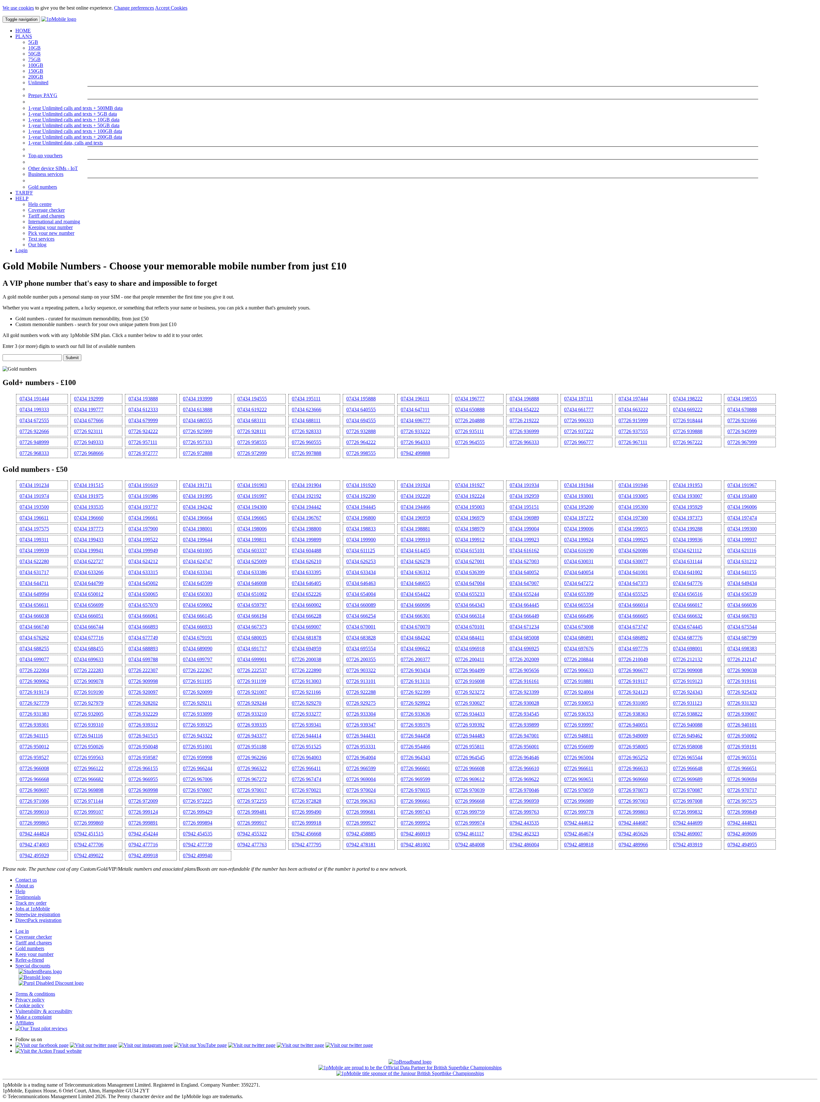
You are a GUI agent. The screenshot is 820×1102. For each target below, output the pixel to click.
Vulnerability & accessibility (43, 1011)
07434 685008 (524, 637)
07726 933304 (361, 714)
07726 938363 (633, 714)
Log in (22, 931)
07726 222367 (197, 670)
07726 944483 (470, 735)
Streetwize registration (37, 914)
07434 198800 (306, 528)
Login (21, 250)
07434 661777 (579, 409)
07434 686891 (579, 637)
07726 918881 (579, 681)
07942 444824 (34, 833)
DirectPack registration (38, 920)
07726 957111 (142, 442)
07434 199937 (742, 539)
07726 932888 (361, 431)
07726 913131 (415, 681)
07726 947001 (524, 735)
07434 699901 (252, 659)
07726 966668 (34, 779)
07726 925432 (742, 692)
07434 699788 (143, 659)
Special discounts (32, 965)
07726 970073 (633, 790)
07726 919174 (34, 692)
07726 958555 (252, 442)
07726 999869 (88, 823)
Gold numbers (42, 187)
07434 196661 (143, 518)
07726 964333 (415, 442)
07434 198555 (742, 398)
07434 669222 (687, 409)
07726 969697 (34, 790)
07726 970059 (579, 790)
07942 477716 (143, 844)
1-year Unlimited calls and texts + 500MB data (75, 108)
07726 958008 (687, 746)
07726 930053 (579, 703)
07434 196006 (742, 507)
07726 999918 (306, 823)
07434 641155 (742, 572)
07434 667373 (252, 626)
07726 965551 (742, 757)
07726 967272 (252, 779)
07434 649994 (34, 594)
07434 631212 (742, 561)
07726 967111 (633, 442)
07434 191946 (633, 485)
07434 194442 (306, 507)
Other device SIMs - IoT (53, 168)
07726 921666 (742, 420)
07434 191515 (88, 485)
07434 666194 (252, 616)
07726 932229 (143, 714)
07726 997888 (306, 453)
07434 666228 (306, 616)
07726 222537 (252, 670)
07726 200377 (415, 659)
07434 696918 (470, 648)
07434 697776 (633, 648)
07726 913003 (306, 681)
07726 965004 (579, 757)
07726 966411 (306, 768)
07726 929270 (306, 703)
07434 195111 (306, 398)
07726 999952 (415, 823)
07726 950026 (88, 746)
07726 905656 (524, 670)
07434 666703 (742, 616)
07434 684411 (469, 637)
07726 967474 (306, 779)
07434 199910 (415, 539)
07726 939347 (361, 725)
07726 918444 (687, 420)
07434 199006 (579, 528)
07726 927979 (88, 703)
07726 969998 (143, 790)
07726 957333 (197, 442)
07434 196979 (470, 518)
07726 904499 (470, 670)
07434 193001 (579, 496)
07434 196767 (306, 518)
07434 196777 (470, 398)
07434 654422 (415, 594)
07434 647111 (415, 409)
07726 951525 (306, 746)
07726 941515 (143, 735)
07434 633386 (252, 572)
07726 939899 (524, 725)
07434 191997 (252, 496)
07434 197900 (143, 528)
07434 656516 (687, 594)
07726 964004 (361, 757)
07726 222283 (88, 670)
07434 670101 (470, 626)
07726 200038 (306, 659)
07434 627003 (524, 561)
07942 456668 (306, 833)
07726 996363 (361, 801)
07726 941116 (88, 735)
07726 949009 (633, 735)
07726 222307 (143, 670)
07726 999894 (197, 823)
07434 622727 (88, 561)
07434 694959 (306, 648)
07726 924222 (143, 431)
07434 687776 (687, 637)
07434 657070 (143, 605)
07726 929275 (361, 703)
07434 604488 (306, 550)
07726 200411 (469, 659)
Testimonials (28, 897)
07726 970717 (742, 790)
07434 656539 (742, 594)
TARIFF (24, 192)
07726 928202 (143, 703)
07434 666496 (579, 616)
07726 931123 (687, 703)
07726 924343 (687, 692)
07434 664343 (470, 605)
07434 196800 (361, 518)
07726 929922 (415, 703)
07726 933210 (252, 714)
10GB (34, 48)
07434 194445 (361, 507)
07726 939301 (34, 725)
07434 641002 (687, 572)
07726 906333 (579, 420)
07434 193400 (742, 496)
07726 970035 (415, 790)
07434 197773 (88, 528)
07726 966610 (524, 768)
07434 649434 (742, 583)
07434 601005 (197, 550)
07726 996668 (470, 801)
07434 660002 (306, 605)
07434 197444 (633, 398)
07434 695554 (361, 648)
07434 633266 (88, 572)
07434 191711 (197, 485)
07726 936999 (524, 431)
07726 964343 (415, 757)
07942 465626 (633, 833)
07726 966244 (197, 768)
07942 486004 (524, 844)
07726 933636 (415, 714)
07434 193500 (34, 507)
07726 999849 (742, 812)
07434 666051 (88, 616)
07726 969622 (524, 779)
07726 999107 (88, 812)
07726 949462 (687, 735)
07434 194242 (197, 507)
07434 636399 (470, 572)
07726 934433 (470, 714)
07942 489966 (633, 844)
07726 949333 (88, 442)
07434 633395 (306, 572)
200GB (35, 76)
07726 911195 (197, 681)
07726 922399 (415, 692)
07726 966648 (687, 768)
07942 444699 (687, 823)
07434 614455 (415, 550)
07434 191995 (197, 496)
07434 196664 (197, 518)
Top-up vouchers (45, 155)
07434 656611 (34, 605)
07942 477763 (252, 844)
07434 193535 (88, 507)
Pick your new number (51, 233)
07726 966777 (579, 442)
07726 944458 (415, 735)
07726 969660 (633, 779)
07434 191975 (88, 496)
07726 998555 (361, 453)
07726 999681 (361, 812)
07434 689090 (197, 648)
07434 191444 (34, 398)
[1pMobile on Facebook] (42, 1045)
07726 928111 (251, 431)
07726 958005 (633, 746)
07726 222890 (306, 670)
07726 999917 (252, 823)
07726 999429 (197, 812)
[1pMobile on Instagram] (146, 1045)
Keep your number (34, 954)
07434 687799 (742, 637)
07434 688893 (143, 648)
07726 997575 (742, 801)
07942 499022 (88, 855)
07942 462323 (524, 833)
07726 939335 (252, 725)
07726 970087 (687, 790)
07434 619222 (252, 409)
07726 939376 (415, 725)
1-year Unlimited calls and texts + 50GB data (73, 125)
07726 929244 (252, 703)
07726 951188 (251, 746)
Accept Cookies (171, 8)
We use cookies (18, 8)
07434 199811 (251, 539)
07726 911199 (251, 681)
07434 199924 (579, 539)
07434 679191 (197, 637)
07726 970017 (252, 790)
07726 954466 (415, 746)
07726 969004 (361, 779)
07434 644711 (34, 583)
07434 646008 (252, 583)
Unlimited (38, 82)
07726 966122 (88, 768)
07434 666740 (34, 626)
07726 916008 (470, 681)
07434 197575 (34, 528)
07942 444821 (742, 823)
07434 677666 (88, 420)
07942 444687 (633, 823)
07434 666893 (143, 626)
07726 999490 (306, 812)
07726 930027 (470, 703)
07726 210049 (633, 659)
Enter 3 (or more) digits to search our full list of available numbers (69, 346)
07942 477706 (88, 844)
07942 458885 (361, 833)
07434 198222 (687, 398)
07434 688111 (306, 420)
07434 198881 (415, 528)
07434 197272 (579, 518)
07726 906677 (633, 670)
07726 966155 (143, 768)
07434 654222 (524, 409)
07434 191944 (579, 485)
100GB (35, 65)
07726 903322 (361, 670)
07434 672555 (34, 420)
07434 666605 (633, 616)
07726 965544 (687, 757)
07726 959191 (742, 746)
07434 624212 (143, 561)
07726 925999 (197, 431)
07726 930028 (524, 703)
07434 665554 (579, 605)
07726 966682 (88, 779)
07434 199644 (197, 539)
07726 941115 (34, 735)
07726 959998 (197, 757)
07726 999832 (687, 812)
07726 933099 (197, 714)
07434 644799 (88, 583)
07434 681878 (306, 637)
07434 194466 (415, 507)
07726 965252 (633, 757)
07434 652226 (306, 594)
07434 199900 (361, 539)
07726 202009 (524, 659)
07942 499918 (143, 855)
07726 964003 (306, 757)
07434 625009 (252, 561)
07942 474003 (34, 844)
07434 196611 (34, 518)
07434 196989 (524, 518)
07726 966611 (578, 768)
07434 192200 (361, 496)
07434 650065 (143, 594)
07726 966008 (34, 768)
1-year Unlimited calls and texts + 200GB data (75, 137)
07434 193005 (633, 496)
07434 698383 (742, 648)
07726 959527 (34, 757)
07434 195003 (470, 507)
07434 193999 (197, 398)
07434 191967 (742, 485)
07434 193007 (687, 496)
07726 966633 (633, 768)
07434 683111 (251, 420)
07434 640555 (361, 409)
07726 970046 (524, 790)
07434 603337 (252, 550)
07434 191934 (524, 485)
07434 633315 (143, 572)
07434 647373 (633, 583)
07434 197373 (687, 518)
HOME (23, 30)
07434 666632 (687, 616)
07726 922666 (34, 431)
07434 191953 (687, 485)
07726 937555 (633, 431)
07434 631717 (34, 572)
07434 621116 (741, 550)
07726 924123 (633, 692)
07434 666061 (143, 616)
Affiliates (24, 1022)
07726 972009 (143, 801)
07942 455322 (252, 833)
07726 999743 (415, 812)
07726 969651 (579, 779)
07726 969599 (415, 779)
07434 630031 (579, 561)
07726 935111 (469, 431)
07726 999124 (143, 812)
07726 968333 (34, 453)
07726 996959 (524, 801)
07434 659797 (252, 605)
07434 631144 (687, 561)
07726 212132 (687, 659)
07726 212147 (742, 659)
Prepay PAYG (42, 95)
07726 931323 (742, 703)
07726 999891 (143, 823)
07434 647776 (687, 583)
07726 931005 (633, 703)
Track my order (30, 903)
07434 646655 (415, 583)
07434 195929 (687, 507)
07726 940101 (742, 725)
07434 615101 (470, 550)
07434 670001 (361, 626)
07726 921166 (306, 692)
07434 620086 (633, 550)
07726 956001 (524, 746)
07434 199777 (88, 409)
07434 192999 (88, 398)
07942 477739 (197, 844)
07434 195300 (633, 507)
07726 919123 (687, 681)
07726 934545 (524, 714)
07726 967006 (197, 779)
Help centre (40, 204)
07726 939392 (470, 725)
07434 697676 (579, 648)
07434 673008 (579, 626)
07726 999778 (579, 812)
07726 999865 (34, 823)
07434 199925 (633, 539)
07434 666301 (415, 616)
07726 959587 (143, 757)
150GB (35, 71)
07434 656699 (88, 605)
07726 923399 (524, 692)
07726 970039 (470, 790)
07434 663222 (633, 409)
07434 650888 (470, 409)
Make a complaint (33, 1017)
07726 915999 (633, 420)
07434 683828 (361, 637)
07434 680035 (252, 637)
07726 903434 (415, 670)
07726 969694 (742, 779)
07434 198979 (470, 528)
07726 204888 (470, 420)
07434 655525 (633, 594)
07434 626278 (415, 561)
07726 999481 (252, 812)
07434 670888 (742, 409)
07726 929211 (197, 703)
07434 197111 (578, 398)
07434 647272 (579, 583)
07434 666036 (742, 605)
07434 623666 (306, 409)
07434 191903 (252, 485)
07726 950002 (742, 735)
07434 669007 (306, 626)
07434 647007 (524, 583)
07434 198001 (197, 528)
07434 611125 (360, 550)
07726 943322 (197, 735)
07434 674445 (687, 626)
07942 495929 (34, 855)
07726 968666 (88, 453)
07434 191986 (143, 496)
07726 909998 (143, 681)
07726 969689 (687, 779)
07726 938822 (687, 714)
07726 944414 (306, 735)
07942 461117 (469, 833)
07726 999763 (524, 812)
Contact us (26, 880)
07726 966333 (524, 442)
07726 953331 (361, 746)
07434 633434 (361, 572)
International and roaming (54, 221)
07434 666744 (88, 626)
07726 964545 (470, 757)
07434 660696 (415, 605)
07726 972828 (306, 801)
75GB (34, 59)
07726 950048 (143, 746)
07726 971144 (88, 801)
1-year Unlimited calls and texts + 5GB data (72, 114)
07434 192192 (306, 496)
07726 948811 (578, 735)
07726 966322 (252, 768)
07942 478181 (361, 844)
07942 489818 (579, 844)
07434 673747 (633, 626)
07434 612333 (143, 409)
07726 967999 (742, 442)
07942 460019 (415, 833)
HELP (22, 198)
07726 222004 (34, 670)
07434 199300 (742, 528)
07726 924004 (579, 692)
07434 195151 (524, 507)
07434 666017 (687, 605)
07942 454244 (143, 833)
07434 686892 (633, 637)
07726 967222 (687, 442)
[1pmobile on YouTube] (200, 1045)
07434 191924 (415, 485)
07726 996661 (415, 801)
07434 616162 (524, 550)
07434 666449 (524, 616)
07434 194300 (252, 507)
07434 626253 (361, 561)
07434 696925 (524, 648)
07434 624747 (197, 561)
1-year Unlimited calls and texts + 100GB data (75, 131)
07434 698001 (687, 648)
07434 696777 (415, 420)
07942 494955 (742, 844)
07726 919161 (742, 681)
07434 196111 (415, 398)
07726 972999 (252, 453)
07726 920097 (143, 692)
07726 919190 (88, 692)
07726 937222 (579, 431)
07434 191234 (34, 485)
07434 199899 (306, 539)
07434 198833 (361, 528)
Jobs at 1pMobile (32, 908)
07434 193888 (143, 398)
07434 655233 (470, 594)
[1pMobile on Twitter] (93, 1045)
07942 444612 (579, 823)
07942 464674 (579, 833)
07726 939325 (197, 725)
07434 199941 (88, 550)
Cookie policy (29, 1005)
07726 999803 (633, 812)
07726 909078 (88, 681)
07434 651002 (252, 594)
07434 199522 (143, 539)
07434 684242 (415, 637)
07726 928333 (306, 431)
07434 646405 (306, 583)
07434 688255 (34, 648)
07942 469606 (742, 833)
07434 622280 (34, 561)
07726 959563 (88, 757)
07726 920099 (197, 692)
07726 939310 (88, 725)
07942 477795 (306, 844)
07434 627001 (470, 561)
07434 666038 (34, 616)
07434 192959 (524, 496)
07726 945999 (742, 431)
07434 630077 (633, 561)
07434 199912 (470, 539)
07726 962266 (252, 757)
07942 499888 (415, 453)
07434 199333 (34, 409)
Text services (41, 239)
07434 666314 (470, 616)
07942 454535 (197, 833)
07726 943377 (252, 735)
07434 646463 (361, 583)
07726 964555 (470, 442)
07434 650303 (197, 594)
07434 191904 (306, 485)
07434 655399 (579, 594)
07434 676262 (34, 637)
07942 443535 (524, 823)
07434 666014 (633, 605)
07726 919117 (633, 681)
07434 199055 (633, 528)
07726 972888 (197, 453)
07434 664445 (524, 605)
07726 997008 (687, 801)
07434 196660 (88, 518)
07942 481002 (415, 844)
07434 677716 (88, 637)
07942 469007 (687, 833)
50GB (34, 53)
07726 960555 (306, 442)
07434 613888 (197, 409)
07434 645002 (143, 583)
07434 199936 (687, 539)
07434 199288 (687, 528)
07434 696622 (415, 648)
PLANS (23, 36)
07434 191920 (361, 485)
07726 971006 (34, 801)
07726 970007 (197, 790)
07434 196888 (524, 398)
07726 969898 (88, 790)
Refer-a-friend (29, 960)
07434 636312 (415, 572)
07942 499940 (197, 855)
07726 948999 (34, 442)
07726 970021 (306, 790)
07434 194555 (252, 398)
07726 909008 (687, 670)
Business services (45, 174)
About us (24, 885)
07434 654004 (361, 594)
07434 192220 (415, 496)
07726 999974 (470, 823)
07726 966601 (415, 768)
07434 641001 (633, 572)
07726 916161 (524, 681)
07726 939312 (143, 725)
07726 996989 (579, 801)
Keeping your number (50, 227)
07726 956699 (579, 746)
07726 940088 (687, 725)
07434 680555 (197, 420)
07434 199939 (34, 550)
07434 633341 (197, 572)
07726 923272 (470, 692)
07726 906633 (579, 670)
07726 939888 (687, 431)
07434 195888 (361, 398)
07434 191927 (470, 485)
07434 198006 (252, 528)
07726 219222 (524, 420)
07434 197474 (742, 518)
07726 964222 (361, 442)
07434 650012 (88, 594)
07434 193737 (143, 507)
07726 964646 (524, 757)
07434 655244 (524, 594)
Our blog (37, 244)
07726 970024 (361, 790)
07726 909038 (742, 670)
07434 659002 (197, 605)
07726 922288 (361, 692)
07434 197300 (633, 518)
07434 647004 (470, 583)
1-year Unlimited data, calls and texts (65, 142)
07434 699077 (34, 659)
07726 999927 (361, 823)
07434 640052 (524, 572)
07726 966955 (143, 779)
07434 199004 (524, 528)
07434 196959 (415, 518)
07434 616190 (579, 550)
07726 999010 (34, 812)
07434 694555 (361, 420)
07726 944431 (361, 735)
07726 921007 (252, 692)
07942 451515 (88, 833)
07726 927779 (34, 703)
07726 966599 (361, 768)
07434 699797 (197, 659)
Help (20, 891)
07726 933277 (306, 714)
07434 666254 (361, 616)
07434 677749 (143, 637)
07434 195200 (579, 507)
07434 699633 (88, 659)
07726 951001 (197, 746)
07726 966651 (742, 768)
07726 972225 (197, 801)
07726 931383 (34, 714)
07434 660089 (361, 605)
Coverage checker (46, 210)
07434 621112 (687, 550)
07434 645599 (197, 583)
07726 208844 (579, 659)
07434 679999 (143, 420)
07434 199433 (88, 539)
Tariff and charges (46, 215)
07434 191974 (34, 496)
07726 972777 (143, 453)
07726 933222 (415, 431)
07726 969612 (470, 779)
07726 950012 (34, 746)
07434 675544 (742, 626)
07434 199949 (143, 550)
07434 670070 (415, 626)
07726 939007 (742, 714)
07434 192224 (470, 496)
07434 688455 (88, 648)
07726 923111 (88, 431)
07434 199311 (34, 539)
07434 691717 (252, 648)
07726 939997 (579, 725)
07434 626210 (306, 561)
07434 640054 (579, 572)
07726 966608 (470, 768)
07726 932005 (88, 714)
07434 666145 (197, 616)
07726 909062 (34, 681)
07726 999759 (470, 812)
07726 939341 (306, 725)
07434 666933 (197, 626)
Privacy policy (30, 999)
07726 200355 (361, 659)
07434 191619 (143, 485)
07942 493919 (687, 844)
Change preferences (134, 8)
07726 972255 (252, 801)
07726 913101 (361, 681)
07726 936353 (579, 714)
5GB (33, 42)
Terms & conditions (35, 994)
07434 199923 (524, 539)
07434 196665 (252, 518)
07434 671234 (524, 626)
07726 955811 (469, 746)
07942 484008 (470, 844)
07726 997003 (633, 801)
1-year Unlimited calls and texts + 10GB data (73, 119)
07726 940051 (633, 725)
